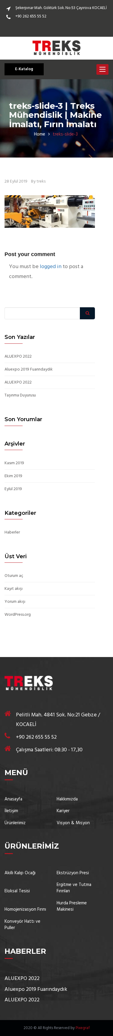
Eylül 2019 (13, 489)
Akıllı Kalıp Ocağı (20, 873)
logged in (50, 266)
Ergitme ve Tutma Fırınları (74, 888)
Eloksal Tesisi (17, 891)
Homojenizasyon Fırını (25, 909)
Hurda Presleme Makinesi (72, 906)
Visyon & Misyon (73, 823)
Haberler (12, 533)
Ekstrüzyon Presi (73, 873)
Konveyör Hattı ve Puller (22, 925)
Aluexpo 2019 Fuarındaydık (29, 370)
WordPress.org (18, 615)
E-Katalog (24, 69)
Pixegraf (83, 1028)
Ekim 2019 (13, 476)
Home (39, 134)
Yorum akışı (15, 602)
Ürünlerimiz (15, 823)
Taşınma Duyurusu (20, 396)
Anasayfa (13, 799)
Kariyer (63, 811)
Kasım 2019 (14, 463)
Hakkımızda (67, 799)
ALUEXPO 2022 (18, 357)
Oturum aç (14, 576)
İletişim (11, 811)
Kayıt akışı (14, 589)
